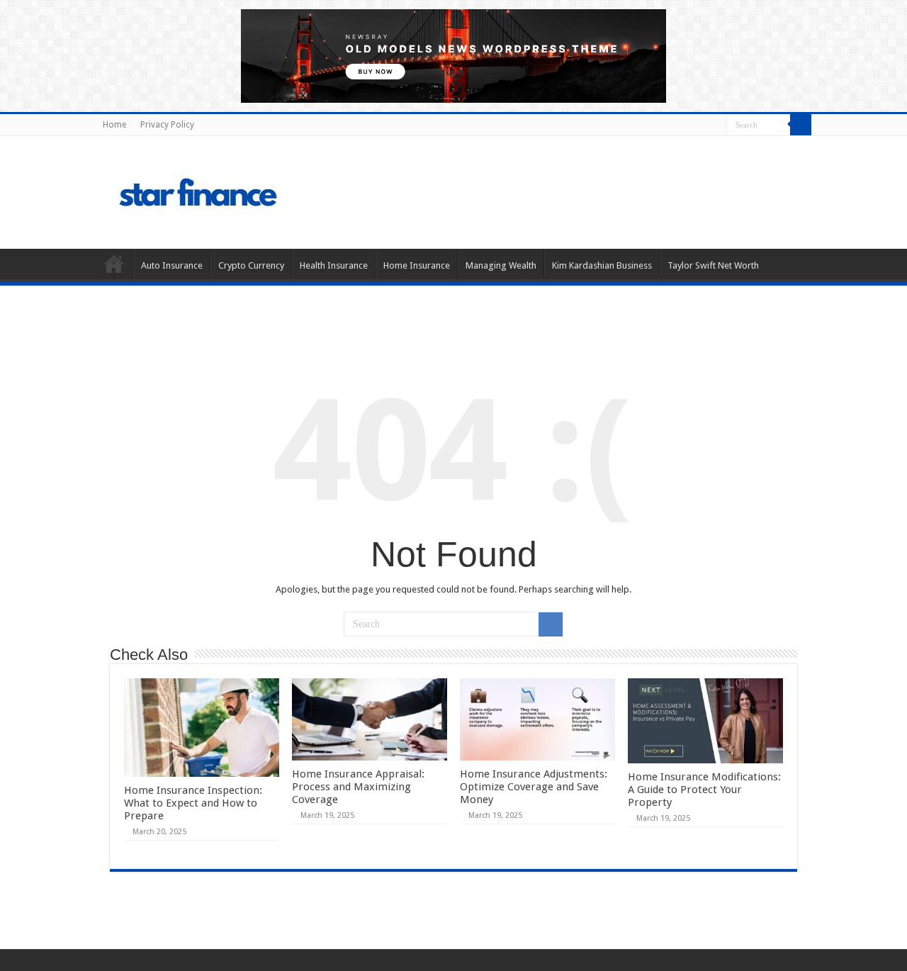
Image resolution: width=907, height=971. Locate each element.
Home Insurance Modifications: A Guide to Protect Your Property (704, 789)
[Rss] (716, 125)
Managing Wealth (501, 265)
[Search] (800, 124)
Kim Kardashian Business (602, 265)
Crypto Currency (251, 265)
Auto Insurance (172, 265)
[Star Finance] (258, 190)
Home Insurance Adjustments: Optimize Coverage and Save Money (533, 787)
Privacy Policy (167, 125)
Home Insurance (416, 265)
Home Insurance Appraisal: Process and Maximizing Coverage (358, 787)
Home (114, 125)
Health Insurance (334, 265)
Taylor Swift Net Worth (713, 265)
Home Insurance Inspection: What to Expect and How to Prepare (193, 803)
